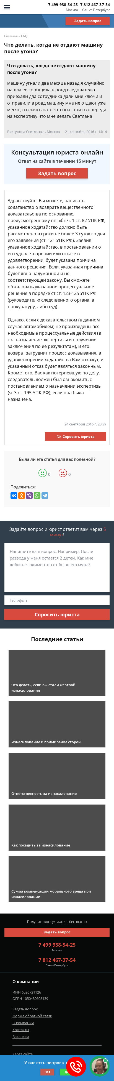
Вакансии (20, 1036)
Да (67, 1072)
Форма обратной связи (32, 1015)
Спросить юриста (79, 436)
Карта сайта (22, 1053)
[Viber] (29, 495)
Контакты (20, 1029)
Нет (47, 1072)
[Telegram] (45, 495)
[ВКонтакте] (14, 495)
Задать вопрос (87, 20)
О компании (23, 1022)
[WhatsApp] (37, 495)
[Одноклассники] (21, 495)
